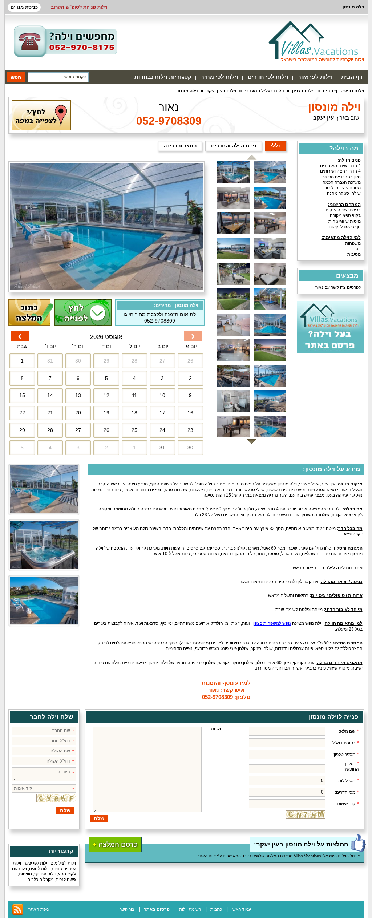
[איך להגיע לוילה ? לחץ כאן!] (41, 128)
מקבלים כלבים (40, 879)
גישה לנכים (66, 879)
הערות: (216, 728)
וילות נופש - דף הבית (343, 90)
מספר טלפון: (346, 754)
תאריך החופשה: (350, 766)
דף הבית (352, 77)
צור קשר (127, 909)
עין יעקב (323, 117)
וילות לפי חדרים (268, 77)
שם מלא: (349, 731)
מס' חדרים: (347, 792)
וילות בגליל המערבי (264, 90)
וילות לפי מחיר (219, 77)
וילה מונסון (187, 90)
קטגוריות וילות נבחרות (162, 77)
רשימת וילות (190, 909)
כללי (276, 146)
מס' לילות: (348, 780)
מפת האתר (38, 909)
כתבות (216, 909)
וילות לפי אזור (315, 77)
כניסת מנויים (24, 7)
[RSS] (18, 914)
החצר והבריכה (180, 146)
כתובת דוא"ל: (345, 742)
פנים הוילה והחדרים (233, 146)
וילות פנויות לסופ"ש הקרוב (79, 7)
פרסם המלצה (115, 844)
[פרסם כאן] (330, 351)
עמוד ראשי (241, 909)
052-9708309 (169, 121)
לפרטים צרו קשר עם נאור (338, 287)
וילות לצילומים (63, 863)
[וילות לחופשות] (316, 41)
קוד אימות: (347, 803)
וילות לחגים (39, 868)
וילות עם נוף (45, 874)
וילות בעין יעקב (221, 90)
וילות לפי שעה (35, 863)
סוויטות (25, 874)
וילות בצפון (303, 90)
